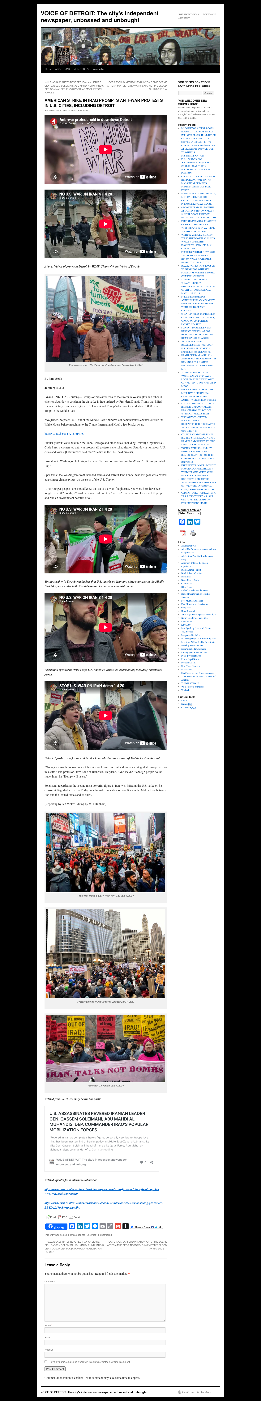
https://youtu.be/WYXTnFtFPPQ (64, 433)
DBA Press (186, 586)
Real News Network (190, 665)
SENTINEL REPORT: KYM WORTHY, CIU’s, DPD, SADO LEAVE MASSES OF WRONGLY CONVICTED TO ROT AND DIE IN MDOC (198, 379)
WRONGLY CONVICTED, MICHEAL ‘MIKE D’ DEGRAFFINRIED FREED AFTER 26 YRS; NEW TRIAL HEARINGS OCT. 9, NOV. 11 (198, 423)
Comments (188, 707)
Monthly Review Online (192, 645)
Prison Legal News (190, 659)
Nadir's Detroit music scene (193, 648)
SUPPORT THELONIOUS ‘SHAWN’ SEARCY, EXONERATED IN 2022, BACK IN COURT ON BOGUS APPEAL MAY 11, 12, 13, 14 (198, 286)
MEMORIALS (81, 69)
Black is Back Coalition (192, 573)
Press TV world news (191, 655)
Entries (186, 703)
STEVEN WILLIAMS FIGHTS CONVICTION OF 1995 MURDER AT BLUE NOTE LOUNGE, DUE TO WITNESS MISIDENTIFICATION (198, 148)
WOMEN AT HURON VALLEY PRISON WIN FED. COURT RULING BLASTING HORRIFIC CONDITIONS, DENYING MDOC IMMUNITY (198, 454)
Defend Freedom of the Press (194, 590)
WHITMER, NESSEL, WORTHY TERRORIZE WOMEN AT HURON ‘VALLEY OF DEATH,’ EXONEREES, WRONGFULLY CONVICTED (198, 241)
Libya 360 (185, 624)
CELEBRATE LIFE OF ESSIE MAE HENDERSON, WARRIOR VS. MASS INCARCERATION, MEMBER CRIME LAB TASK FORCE (198, 183)
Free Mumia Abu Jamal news (194, 604)
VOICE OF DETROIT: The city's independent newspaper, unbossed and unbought (100, 16)
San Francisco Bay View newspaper (197, 672)
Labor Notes (187, 621)
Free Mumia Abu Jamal (192, 600)
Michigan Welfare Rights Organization (198, 641)
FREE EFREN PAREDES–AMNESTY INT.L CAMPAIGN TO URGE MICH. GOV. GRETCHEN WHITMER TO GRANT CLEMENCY (198, 303)
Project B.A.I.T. (188, 662)
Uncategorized (77, 1234)
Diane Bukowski (79, 110)
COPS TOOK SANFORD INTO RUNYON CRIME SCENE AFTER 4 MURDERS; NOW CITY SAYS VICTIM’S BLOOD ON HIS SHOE (137, 85)
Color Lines (186, 583)
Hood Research (188, 610)
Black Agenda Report (191, 569)
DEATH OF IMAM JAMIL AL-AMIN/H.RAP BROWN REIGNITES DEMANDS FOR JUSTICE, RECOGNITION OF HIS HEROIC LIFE (198, 361)
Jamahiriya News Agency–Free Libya (198, 614)
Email (48, 1337)
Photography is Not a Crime (194, 652)
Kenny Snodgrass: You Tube (194, 617)
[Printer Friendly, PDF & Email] (63, 1216)
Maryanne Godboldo (190, 634)
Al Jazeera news (188, 545)
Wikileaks (185, 690)
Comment (50, 1281)
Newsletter (98, 69)
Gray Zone (186, 607)
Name (48, 1325)
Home (48, 69)
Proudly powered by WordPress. (197, 1392)
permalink (106, 1234)
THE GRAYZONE (190, 683)
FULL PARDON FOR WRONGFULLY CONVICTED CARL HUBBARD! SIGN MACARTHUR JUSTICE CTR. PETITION (196, 165)
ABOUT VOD (62, 69)
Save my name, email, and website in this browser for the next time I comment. (90, 1361)
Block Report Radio (190, 579)
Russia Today (187, 669)
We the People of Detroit (192, 686)
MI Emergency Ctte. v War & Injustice (198, 638)
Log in (184, 700)
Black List (185, 576)
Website (49, 1349)
